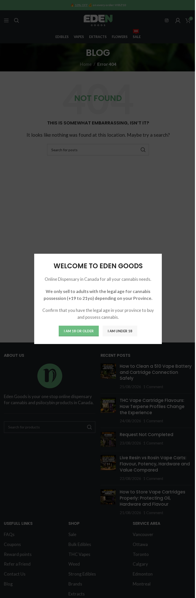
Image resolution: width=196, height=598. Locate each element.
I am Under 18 (120, 331)
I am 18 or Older (79, 331)
